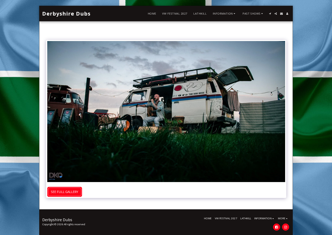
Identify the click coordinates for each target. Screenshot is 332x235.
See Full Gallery (64, 192)
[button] (224, 13)
